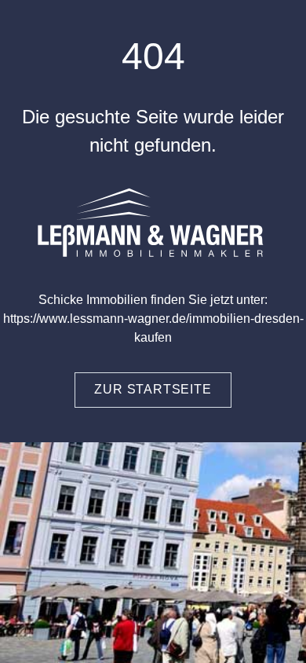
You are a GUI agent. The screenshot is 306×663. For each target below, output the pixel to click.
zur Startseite (152, 389)
